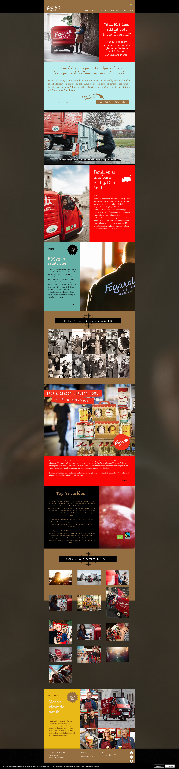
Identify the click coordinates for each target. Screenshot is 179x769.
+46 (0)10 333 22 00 (109, 755)
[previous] (49, 354)
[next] (128, 354)
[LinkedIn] (131, 752)
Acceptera (170, 766)
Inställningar (159, 766)
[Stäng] (177, 766)
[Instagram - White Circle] (131, 757)
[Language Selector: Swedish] (130, 4)
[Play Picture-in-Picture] (129, 164)
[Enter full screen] (132, 164)
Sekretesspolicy (94, 766)
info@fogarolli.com (88, 756)
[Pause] (46, 164)
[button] (112, 102)
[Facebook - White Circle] (131, 761)
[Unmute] (49, 164)
